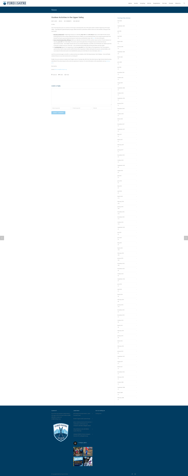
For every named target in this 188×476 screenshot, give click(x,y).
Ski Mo (149, 3)
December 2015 (121, 211)
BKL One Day (76, 21)
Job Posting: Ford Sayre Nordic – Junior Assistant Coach (81, 414)
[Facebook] (132, 474)
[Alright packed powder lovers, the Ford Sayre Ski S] (78, 461)
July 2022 (119, 67)
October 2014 (120, 273)
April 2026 (120, 20)
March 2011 (120, 366)
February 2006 (121, 397)
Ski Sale (164, 3)
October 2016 (120, 160)
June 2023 (120, 62)
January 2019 (120, 103)
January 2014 (120, 304)
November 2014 (121, 268)
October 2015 (120, 222)
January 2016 (120, 206)
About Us (177, 3)
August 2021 (120, 82)
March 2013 (120, 325)
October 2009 (120, 382)
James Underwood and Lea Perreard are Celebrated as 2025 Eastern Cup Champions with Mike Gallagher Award (82, 423)
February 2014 (121, 299)
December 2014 (121, 263)
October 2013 (120, 320)
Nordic (136, 3)
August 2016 (120, 170)
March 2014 (120, 294)
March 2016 (120, 196)
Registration (156, 3)
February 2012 (121, 346)
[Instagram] (135, 474)
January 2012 (120, 351)
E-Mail (67, 74)
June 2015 (120, 237)
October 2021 (120, 77)
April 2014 (120, 289)
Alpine (130, 3)
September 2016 (121, 165)
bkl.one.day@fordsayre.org (60, 69)
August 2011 (120, 361)
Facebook (54, 74)
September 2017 (121, 129)
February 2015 (121, 253)
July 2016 (119, 175)
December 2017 (121, 124)
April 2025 (120, 36)
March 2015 (120, 248)
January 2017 (120, 149)
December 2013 (121, 310)
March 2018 (120, 119)
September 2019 (121, 98)
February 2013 (121, 330)
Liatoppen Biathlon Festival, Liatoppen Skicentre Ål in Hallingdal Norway (81, 435)
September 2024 (121, 51)
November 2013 (121, 315)
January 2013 (120, 335)
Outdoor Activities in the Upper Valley (67, 17)
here (94, 38)
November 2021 (121, 72)
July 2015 (119, 232)
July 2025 (119, 31)
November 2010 (121, 372)
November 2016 (121, 155)
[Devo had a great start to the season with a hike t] (78, 451)
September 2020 (121, 88)
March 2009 (120, 392)
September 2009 (121, 387)
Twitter (61, 74)
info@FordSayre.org (55, 419)
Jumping (142, 3)
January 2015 (120, 258)
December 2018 (121, 108)
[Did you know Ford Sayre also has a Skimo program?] (88, 461)
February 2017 (121, 144)
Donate (171, 3)
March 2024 (120, 57)
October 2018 (120, 113)
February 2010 (121, 377)
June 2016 (120, 181)
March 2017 (120, 139)
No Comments (67, 21)
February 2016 (121, 201)
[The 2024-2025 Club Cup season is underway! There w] (88, 451)
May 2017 (120, 134)
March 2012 (120, 341)
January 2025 (120, 46)
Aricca (60, 21)
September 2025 (121, 26)
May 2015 (120, 242)
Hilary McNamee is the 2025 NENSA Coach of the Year (81, 429)
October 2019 (120, 93)
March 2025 (120, 41)
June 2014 (120, 284)
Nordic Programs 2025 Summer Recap (81, 418)
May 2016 (120, 186)
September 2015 (121, 227)
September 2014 (121, 279)
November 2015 (121, 217)
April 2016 (120, 191)
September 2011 (121, 356)
